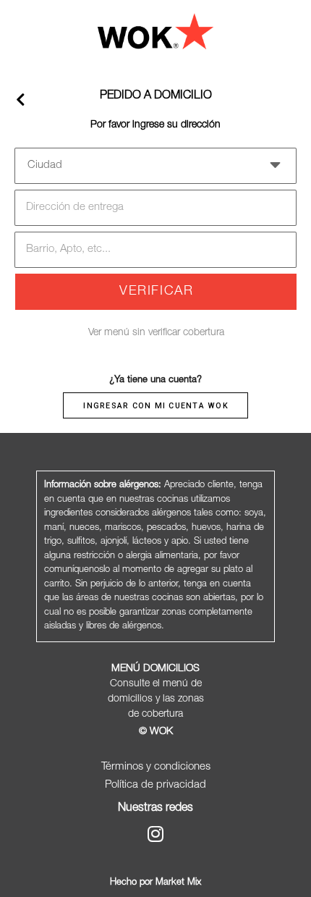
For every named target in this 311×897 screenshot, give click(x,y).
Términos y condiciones (155, 767)
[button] (155, 164)
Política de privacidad (155, 785)
